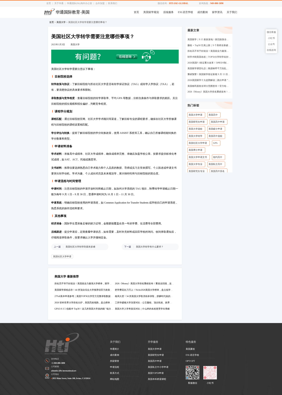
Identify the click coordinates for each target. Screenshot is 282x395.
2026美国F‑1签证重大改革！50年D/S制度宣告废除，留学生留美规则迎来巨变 (209, 63)
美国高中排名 (218, 171)
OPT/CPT (190, 361)
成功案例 (202, 12)
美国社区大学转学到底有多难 (80, 247)
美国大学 (61, 22)
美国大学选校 (195, 129)
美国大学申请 (195, 115)
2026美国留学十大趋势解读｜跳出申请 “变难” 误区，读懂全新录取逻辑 (209, 80)
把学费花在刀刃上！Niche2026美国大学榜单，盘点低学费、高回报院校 (151, 290)
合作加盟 (100, 3)
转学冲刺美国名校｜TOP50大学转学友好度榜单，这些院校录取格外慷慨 (209, 57)
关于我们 (232, 12)
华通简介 (114, 349)
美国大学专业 (195, 164)
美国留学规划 (151, 12)
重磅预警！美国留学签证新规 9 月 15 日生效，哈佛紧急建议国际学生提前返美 (209, 74)
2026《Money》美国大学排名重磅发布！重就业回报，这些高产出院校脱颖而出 (154, 283)
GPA (215, 143)
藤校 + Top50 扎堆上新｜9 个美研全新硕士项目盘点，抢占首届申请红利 (209, 45)
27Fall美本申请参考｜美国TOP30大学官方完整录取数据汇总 (85, 296)
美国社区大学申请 (62, 256)
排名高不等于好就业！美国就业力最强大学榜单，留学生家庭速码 (88, 283)
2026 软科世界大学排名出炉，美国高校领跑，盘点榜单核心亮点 (87, 302)
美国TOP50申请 (156, 373)
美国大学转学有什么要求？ (149, 247)
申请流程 (114, 367)
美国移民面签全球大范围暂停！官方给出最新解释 (209, 86)
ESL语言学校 (185, 12)
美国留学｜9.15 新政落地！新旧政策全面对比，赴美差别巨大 (209, 39)
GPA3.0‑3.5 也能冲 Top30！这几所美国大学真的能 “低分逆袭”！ (87, 309)
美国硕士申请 (215, 129)
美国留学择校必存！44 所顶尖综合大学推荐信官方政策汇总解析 (87, 290)
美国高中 (213, 115)
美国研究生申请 (197, 122)
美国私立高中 (215, 164)
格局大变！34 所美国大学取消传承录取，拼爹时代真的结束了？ (147, 296)
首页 (48, 3)
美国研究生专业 (197, 171)
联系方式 (114, 373)
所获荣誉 (114, 361)
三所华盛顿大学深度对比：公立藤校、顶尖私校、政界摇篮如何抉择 (149, 302)
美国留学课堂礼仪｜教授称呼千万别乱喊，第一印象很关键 (209, 68)
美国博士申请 (195, 150)
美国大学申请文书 (198, 157)
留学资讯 (217, 12)
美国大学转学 (195, 136)
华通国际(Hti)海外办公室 (79, 3)
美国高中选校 (215, 136)
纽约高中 (217, 157)
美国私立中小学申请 (158, 367)
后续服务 (168, 12)
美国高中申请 (218, 122)
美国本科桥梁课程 (157, 379)
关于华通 (58, 3)
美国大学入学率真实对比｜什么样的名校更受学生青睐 (142, 309)
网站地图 (114, 379)
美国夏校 (190, 349)
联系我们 (112, 3)
